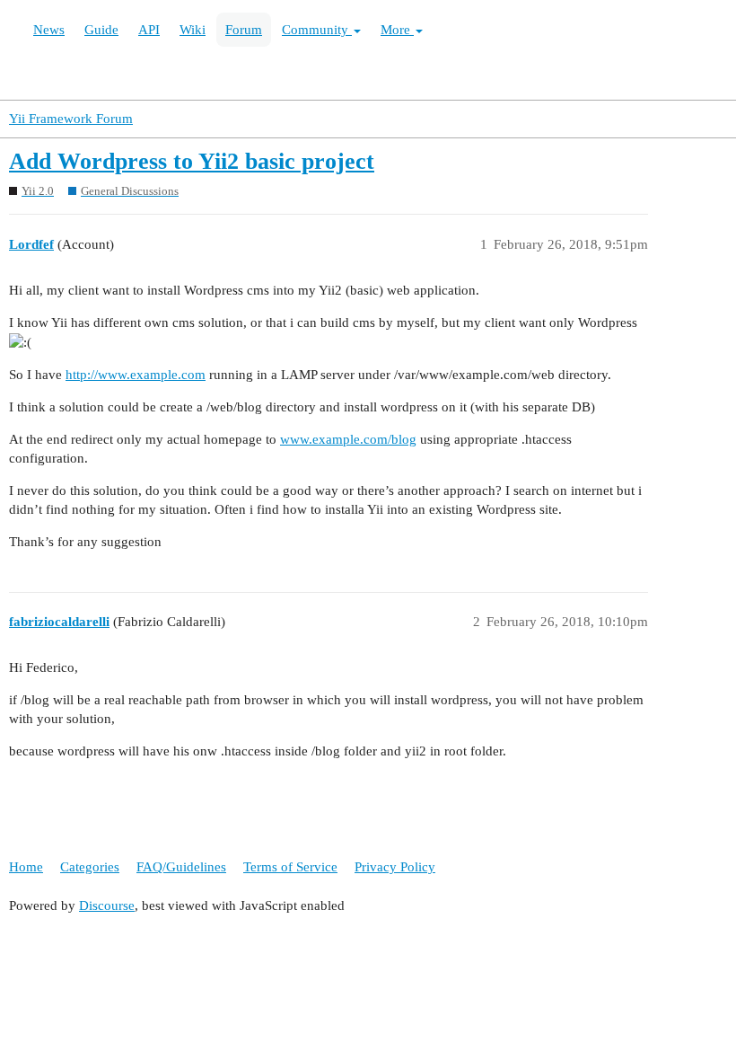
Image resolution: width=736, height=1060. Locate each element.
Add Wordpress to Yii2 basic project (191, 161)
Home (26, 867)
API (149, 29)
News (49, 29)
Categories (89, 867)
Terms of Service (290, 867)
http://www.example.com (136, 374)
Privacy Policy (395, 867)
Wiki (193, 29)
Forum (243, 29)
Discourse (107, 905)
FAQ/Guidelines (181, 867)
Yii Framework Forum (71, 118)
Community (317, 29)
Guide (101, 29)
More (397, 29)
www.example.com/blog (348, 439)
